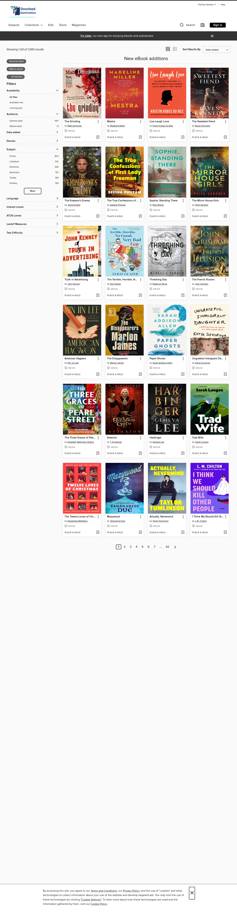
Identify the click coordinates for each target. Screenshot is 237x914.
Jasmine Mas (73, 205)
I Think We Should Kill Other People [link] (208, 516)
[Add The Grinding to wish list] (98, 137)
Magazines (79, 25)
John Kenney (73, 284)
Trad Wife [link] (197, 437)
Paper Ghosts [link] (157, 358)
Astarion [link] (112, 437)
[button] (207, 4)
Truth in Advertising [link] (76, 279)
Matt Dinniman (74, 126)
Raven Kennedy (202, 126)
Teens (63, 25)
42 (167, 547)
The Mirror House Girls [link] (205, 200)
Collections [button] (32, 25)
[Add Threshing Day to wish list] (183, 295)
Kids (51, 25)
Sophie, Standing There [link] (163, 200)
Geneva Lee (158, 442)
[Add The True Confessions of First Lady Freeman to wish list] (140, 216)
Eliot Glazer (115, 284)
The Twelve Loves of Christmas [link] (80, 516)
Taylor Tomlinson (160, 521)
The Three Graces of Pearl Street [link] (80, 437)
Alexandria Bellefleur (77, 521)
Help (223, 4)
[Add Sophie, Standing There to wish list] (183, 216)
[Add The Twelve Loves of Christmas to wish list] (98, 532)
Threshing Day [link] (158, 279)
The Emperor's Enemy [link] (77, 200)
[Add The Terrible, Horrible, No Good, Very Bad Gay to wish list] (140, 295)
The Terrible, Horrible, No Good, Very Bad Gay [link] (123, 279)
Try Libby (85, 36)
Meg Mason (158, 205)
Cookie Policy (99, 904)
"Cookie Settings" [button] (91, 899)
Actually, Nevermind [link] (161, 516)
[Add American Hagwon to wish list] (98, 374)
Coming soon (16, 108)
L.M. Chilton (201, 521)
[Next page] (175, 547)
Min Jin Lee (73, 363)
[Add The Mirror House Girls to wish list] (225, 216)
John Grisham (201, 284)
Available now (16, 102)
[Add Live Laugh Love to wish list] (183, 137)
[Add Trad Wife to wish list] (225, 453)
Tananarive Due (117, 521)
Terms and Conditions (104, 891)
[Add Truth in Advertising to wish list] (98, 295)
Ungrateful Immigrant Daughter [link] (208, 358)
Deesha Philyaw (118, 205)
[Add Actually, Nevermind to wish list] (183, 532)
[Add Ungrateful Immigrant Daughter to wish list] (225, 374)
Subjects (13, 25)
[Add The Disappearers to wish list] (140, 374)
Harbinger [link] (155, 437)
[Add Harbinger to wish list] (183, 453)
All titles (13, 97)
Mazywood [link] (113, 516)
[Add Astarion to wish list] (140, 453)
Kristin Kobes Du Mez (163, 126)
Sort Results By (192, 49)
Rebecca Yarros (160, 284)
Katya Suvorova (202, 363)
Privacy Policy (131, 891)
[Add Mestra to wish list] (140, 137)
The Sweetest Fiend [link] (203, 121)
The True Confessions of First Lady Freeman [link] (123, 200)
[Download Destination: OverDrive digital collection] (22, 12)
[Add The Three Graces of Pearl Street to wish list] (98, 453)
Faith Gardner (201, 205)
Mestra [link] (111, 121)
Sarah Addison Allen (162, 363)
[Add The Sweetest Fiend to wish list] (225, 137)
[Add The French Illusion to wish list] (225, 295)
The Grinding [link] (72, 121)
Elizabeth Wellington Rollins (80, 442)
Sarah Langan (202, 442)
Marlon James (117, 363)
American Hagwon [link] (75, 358)
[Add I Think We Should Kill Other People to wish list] (225, 532)
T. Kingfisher (116, 442)
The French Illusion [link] (203, 279)
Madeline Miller (117, 126)
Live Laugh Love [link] (159, 121)
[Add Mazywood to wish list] (140, 532)
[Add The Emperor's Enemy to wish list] (98, 216)
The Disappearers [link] (117, 358)
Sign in (217, 25)
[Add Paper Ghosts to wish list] (183, 374)
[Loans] (203, 25)
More (32, 191)
